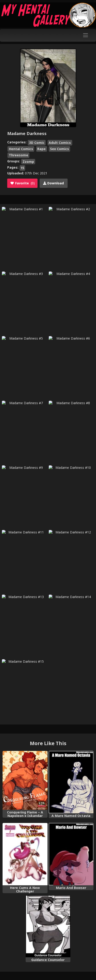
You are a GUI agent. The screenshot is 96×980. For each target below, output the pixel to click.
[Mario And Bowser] (71, 854)
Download (55, 183)
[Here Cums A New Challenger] (25, 854)
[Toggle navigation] (85, 35)
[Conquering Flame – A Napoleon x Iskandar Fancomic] (25, 780)
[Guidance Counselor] (48, 926)
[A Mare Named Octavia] (71, 782)
